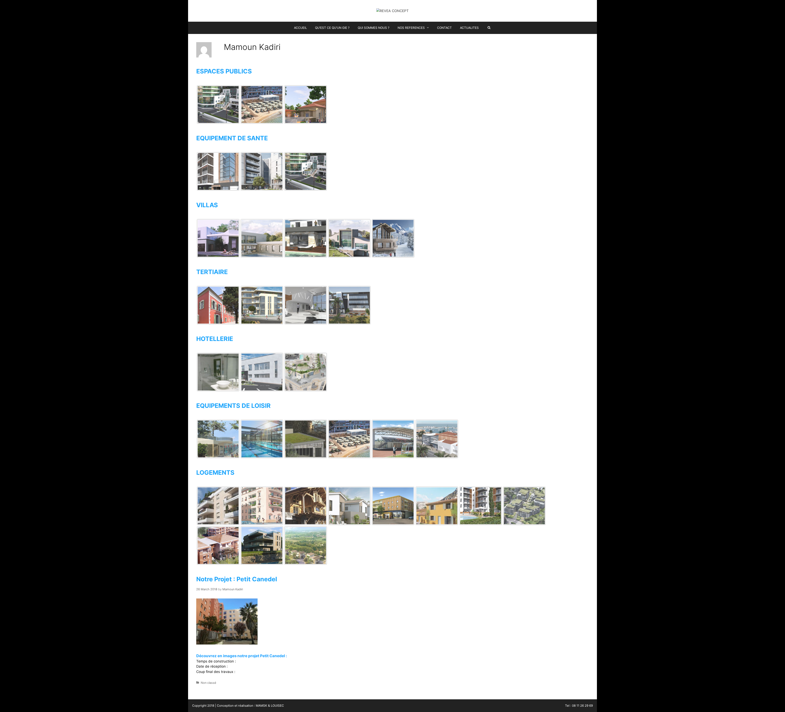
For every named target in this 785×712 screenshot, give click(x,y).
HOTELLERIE (214, 338)
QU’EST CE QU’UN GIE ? (332, 28)
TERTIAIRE (212, 272)
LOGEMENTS (215, 472)
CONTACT (444, 28)
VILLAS (207, 205)
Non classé (208, 682)
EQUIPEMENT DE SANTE (232, 138)
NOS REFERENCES (411, 28)
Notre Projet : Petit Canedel (236, 579)
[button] (429, 28)
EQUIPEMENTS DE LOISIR (233, 405)
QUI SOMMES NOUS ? (373, 28)
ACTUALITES (469, 28)
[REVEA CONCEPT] (392, 11)
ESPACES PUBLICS (224, 71)
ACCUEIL (300, 28)
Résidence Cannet (212, 563)
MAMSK (261, 706)
